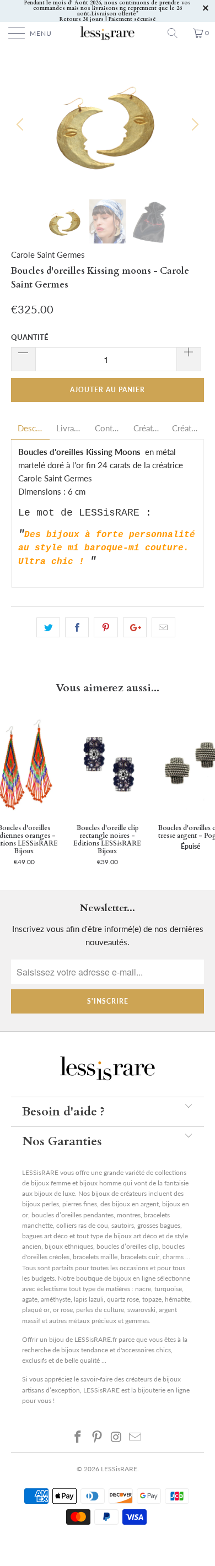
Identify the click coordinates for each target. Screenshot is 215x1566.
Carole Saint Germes (48, 254)
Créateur (146, 428)
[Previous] (21, 124)
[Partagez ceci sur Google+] (135, 627)
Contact (107, 428)
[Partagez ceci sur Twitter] (48, 627)
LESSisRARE (119, 1469)
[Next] (193, 124)
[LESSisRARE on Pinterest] (97, 1436)
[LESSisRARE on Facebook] (78, 1436)
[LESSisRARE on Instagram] (117, 1436)
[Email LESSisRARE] (135, 1436)
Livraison (69, 428)
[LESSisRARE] (108, 33)
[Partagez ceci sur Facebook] (77, 627)
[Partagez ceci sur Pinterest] (105, 627)
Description (30, 428)
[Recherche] (176, 33)
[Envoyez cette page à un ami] (163, 627)
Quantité (29, 337)
